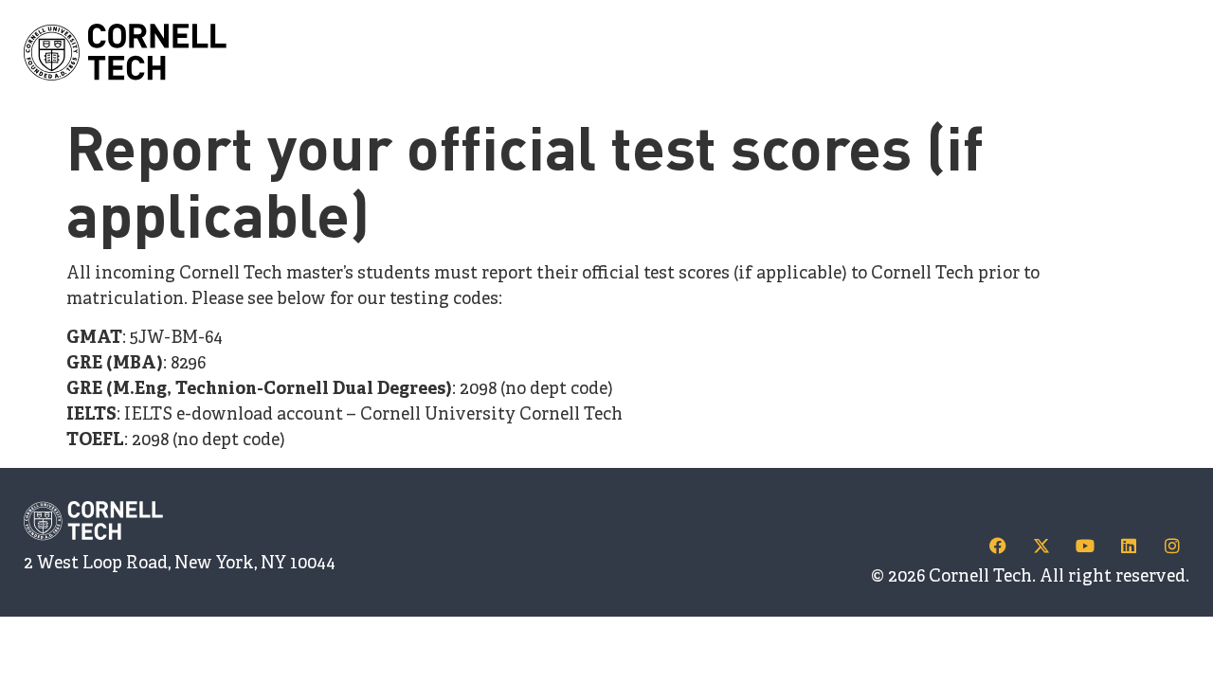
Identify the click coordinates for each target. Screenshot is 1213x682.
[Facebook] (998, 546)
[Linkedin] (1129, 546)
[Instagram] (1172, 546)
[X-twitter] (1041, 546)
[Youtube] (1085, 546)
